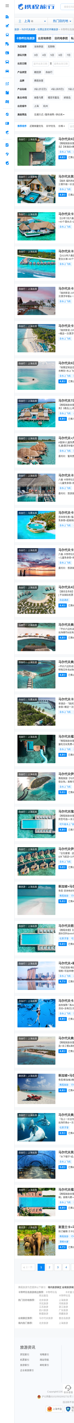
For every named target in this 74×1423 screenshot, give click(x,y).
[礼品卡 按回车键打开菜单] (7, 123)
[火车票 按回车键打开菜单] (7, 35)
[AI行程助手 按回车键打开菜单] (7, 84)
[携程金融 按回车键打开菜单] (7, 132)
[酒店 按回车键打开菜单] (7, 17)
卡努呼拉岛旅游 (25, 38)
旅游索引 (24, 1365)
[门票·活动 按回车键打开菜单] (7, 53)
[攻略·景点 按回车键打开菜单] (7, 93)
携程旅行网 (36, 7)
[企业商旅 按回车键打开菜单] (7, 145)
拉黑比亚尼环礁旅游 (48, 29)
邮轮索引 (44, 1365)
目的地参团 (61, 38)
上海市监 (57, 1409)
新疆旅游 (43, 1313)
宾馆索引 (24, 1354)
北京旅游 (43, 1300)
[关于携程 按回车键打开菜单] (7, 163)
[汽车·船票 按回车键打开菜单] (7, 62)
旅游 (16, 29)
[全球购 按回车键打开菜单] (7, 114)
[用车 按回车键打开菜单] (7, 71)
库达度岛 (43, 1295)
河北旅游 (43, 1303)
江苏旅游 (43, 1307)
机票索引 (24, 1360)
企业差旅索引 (27, 1370)
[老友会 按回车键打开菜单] (7, 154)
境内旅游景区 (54, 1287)
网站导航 (44, 1360)
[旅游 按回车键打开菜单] (7, 44)
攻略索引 (44, 1354)
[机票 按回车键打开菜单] (7, 26)
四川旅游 (43, 1310)
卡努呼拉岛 (51, 1292)
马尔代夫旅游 (28, 29)
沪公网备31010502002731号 (57, 1396)
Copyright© (53, 1391)
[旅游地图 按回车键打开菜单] (7, 102)
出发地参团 (44, 38)
